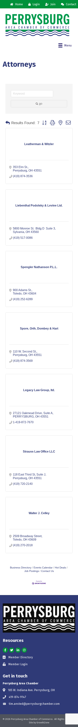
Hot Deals (60, 567)
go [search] (40, 103)
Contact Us (47, 571)
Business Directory (20, 567)
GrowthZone (42, 722)
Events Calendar (43, 567)
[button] (7, 123)
